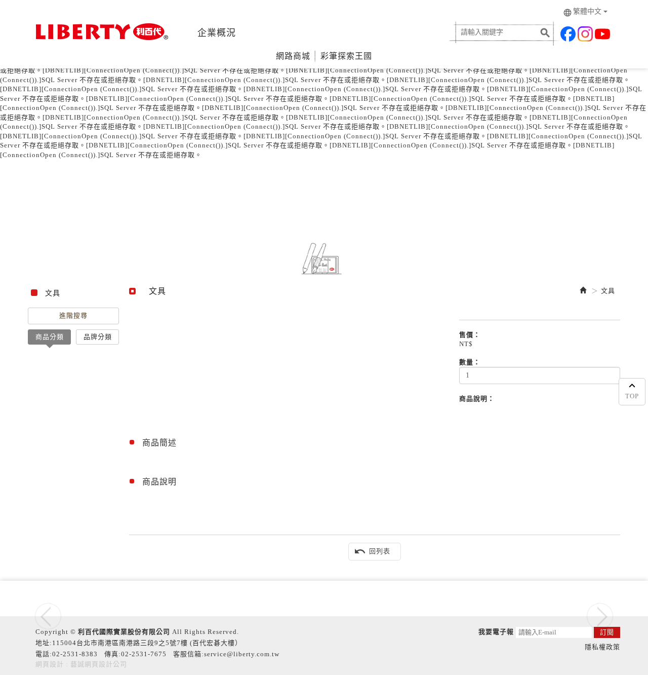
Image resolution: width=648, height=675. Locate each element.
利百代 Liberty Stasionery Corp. (100, 32)
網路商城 (293, 56)
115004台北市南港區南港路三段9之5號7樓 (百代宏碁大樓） (147, 643)
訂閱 (607, 632)
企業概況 (216, 33)
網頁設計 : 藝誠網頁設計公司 (81, 664)
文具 (608, 290)
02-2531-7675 (144, 654)
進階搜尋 (73, 315)
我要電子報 (496, 631)
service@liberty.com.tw (241, 654)
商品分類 (49, 337)
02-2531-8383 (75, 654)
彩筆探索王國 (346, 56)
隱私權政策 (602, 647)
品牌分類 (98, 337)
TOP (632, 396)
